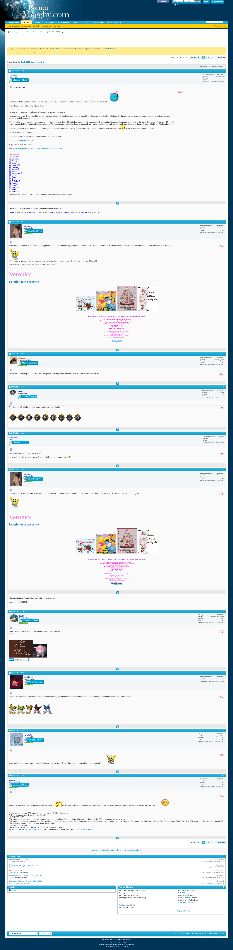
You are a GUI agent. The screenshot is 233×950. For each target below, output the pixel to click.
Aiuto (206, 2)
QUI (54, 813)
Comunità (36, 26)
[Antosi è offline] (13, 392)
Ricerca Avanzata (220, 26)
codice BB (182, 890)
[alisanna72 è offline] (13, 360)
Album (37, 23)
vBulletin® (116, 943)
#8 (223, 672)
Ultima (220, 57)
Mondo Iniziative (24, 32)
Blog (75, 23)
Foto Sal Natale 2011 (16, 870)
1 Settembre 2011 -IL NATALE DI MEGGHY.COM (25, 876)
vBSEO (123, 946)
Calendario (27, 26)
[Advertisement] (56, 40)
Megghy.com (114, 23)
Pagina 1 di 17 (196, 57)
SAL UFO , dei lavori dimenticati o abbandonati (124, 850)
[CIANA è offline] (14, 618)
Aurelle (44, 106)
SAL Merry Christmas (99, 850)
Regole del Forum (183, 911)
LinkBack (203, 66)
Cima (222, 933)
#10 (223, 775)
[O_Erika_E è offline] (16, 682)
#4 (223, 387)
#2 (223, 221)
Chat (87, 23)
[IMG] (187, 895)
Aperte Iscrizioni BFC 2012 (18, 860)
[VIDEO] (187, 898)
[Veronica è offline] (16, 231)
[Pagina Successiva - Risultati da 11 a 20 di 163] (215, 57)
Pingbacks (122, 905)
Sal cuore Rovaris (35, 829)
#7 (223, 611)
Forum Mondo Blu (187, 933)
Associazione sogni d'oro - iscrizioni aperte (24, 865)
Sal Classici (42, 32)
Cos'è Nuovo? (50, 23)
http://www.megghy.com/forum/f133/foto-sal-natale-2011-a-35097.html (36, 149)
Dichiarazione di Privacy (211, 933)
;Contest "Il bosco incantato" (84, 829)
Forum (26, 23)
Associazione (99, 23)
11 (211, 57)
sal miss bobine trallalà (18, 829)
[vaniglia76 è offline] (16, 739)
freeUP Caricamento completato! (21, 141)
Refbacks (122, 907)
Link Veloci (57, 26)
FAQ (21, 26)
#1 (223, 70)
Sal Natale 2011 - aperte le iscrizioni (31, 62)
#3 (223, 353)
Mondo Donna (14, 23)
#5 (223, 433)
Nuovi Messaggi (13, 26)
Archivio (198, 933)
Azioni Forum (46, 26)
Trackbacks (182, 903)
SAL (34, 32)
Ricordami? (180, 5)
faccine (182, 893)
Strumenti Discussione (215, 66)
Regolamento (63, 23)
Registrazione (217, 2)
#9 (223, 730)
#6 (223, 469)
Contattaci (176, 933)
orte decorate (29, 281)
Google (13, 890)
